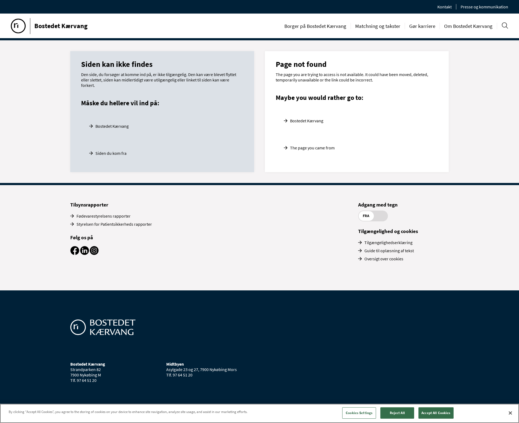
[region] (259, 413)
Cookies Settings (359, 413)
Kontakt (444, 6)
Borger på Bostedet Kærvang (315, 26)
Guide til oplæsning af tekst (389, 250)
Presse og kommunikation (484, 6)
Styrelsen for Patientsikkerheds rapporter (114, 224)
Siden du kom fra (111, 153)
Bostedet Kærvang (112, 126)
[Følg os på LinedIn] (84, 253)
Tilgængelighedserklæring (388, 242)
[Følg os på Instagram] (94, 253)
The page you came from (312, 147)
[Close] (510, 413)
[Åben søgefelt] (504, 25)
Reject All (397, 413)
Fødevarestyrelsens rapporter (103, 216)
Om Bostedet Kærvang (468, 26)
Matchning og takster (377, 26)
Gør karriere (422, 26)
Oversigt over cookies (383, 258)
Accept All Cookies (435, 413)
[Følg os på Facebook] (74, 253)
